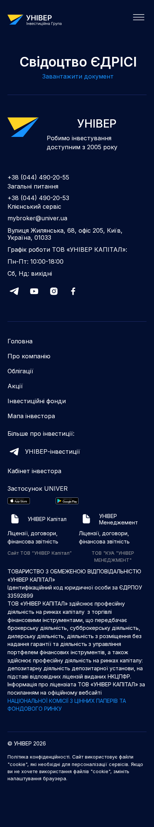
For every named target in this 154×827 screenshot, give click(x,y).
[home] (37, 19)
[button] (136, 19)
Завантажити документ (78, 76)
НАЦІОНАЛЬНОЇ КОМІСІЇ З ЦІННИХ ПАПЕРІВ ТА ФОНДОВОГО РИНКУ (66, 705)
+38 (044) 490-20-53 (38, 198)
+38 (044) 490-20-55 (38, 177)
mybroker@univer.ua (37, 218)
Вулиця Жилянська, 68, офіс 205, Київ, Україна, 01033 (65, 234)
